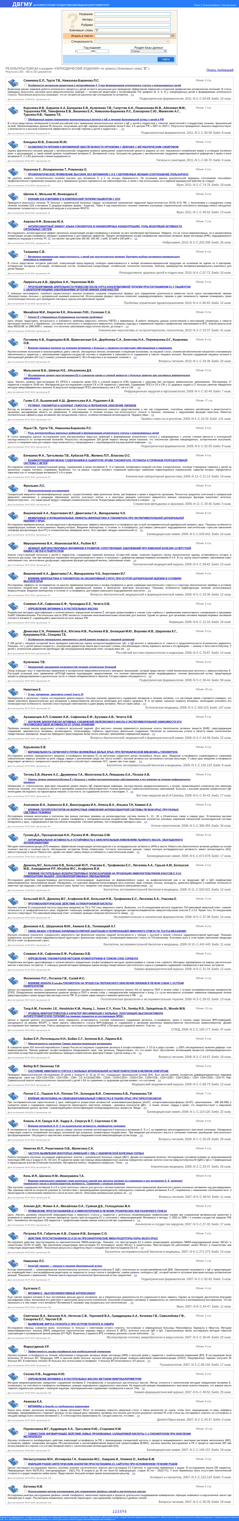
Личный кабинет (211, 5)
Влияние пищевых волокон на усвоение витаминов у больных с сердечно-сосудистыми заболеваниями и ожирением (100, 347)
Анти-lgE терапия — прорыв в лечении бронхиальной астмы (65, 1265)
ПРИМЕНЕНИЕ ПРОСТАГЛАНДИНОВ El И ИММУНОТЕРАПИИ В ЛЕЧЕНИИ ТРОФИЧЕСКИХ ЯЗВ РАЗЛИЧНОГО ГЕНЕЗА (97, 1211)
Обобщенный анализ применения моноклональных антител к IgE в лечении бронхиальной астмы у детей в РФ (96, 119)
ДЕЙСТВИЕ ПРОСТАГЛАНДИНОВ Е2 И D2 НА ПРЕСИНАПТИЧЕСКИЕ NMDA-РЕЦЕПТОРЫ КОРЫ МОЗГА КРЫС (93, 1238)
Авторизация (229, 5)
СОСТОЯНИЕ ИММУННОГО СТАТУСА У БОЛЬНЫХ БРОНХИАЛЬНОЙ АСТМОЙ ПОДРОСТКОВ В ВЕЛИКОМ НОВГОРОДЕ (98, 1071)
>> (132, 94)
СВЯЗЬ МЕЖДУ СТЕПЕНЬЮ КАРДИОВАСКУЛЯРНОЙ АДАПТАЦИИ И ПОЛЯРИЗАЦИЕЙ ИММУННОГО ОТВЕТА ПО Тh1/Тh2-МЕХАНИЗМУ (107, 931)
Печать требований (220, 70)
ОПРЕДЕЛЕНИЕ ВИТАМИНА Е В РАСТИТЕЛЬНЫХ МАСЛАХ (63, 608)
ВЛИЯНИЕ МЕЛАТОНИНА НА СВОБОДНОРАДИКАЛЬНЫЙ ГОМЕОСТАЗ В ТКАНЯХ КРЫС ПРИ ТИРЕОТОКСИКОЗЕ (95, 1098)
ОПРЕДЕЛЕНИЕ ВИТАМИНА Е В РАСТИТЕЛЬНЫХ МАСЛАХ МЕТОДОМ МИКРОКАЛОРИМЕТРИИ (84, 1379)
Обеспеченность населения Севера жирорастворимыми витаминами (70, 1043)
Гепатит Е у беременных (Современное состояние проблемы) (65, 317)
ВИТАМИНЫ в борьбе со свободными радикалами (58, 1406)
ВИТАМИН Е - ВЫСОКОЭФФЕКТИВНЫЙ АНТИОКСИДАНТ (62, 1293)
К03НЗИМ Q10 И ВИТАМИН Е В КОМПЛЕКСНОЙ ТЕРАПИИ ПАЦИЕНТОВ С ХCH (74, 199)
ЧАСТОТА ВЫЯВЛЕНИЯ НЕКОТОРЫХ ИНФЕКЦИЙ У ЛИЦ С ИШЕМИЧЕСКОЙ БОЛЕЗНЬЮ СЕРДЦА (86, 1153)
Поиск (197, 5)
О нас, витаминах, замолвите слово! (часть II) (55, 694)
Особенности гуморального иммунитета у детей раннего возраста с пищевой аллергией (81, 639)
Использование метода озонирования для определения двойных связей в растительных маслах (87, 1491)
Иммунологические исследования (48, 490)
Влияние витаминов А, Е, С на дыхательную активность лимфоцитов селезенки (76, 1126)
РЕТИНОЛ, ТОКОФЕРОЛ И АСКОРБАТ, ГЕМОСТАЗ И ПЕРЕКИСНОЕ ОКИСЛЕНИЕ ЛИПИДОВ (82, 405)
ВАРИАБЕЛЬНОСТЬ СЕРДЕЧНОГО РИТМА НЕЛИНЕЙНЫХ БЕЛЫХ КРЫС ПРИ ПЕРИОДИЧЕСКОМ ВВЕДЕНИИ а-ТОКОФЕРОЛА (103, 752)
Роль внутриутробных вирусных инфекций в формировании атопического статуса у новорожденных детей (93, 433)
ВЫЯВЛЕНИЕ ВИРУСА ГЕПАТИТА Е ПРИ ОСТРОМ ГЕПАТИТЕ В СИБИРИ (71, 1324)
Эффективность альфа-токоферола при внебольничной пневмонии (69, 1351)
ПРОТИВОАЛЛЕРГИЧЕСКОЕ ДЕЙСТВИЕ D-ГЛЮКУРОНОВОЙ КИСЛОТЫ (70, 903)
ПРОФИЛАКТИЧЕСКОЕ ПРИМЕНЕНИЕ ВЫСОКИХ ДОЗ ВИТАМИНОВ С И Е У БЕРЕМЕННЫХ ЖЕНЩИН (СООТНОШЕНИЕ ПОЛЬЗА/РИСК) (108, 174)
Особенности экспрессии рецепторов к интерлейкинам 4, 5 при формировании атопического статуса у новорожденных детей (104, 85)
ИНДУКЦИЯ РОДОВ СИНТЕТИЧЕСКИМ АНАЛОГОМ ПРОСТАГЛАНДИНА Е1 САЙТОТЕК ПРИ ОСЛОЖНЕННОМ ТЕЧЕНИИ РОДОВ (102, 1464)
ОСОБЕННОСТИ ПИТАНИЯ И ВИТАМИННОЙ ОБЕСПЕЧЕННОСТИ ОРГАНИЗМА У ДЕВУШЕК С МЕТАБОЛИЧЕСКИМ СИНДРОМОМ (103, 147)
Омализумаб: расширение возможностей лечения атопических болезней (72, 667)
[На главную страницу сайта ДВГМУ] (55, 6)
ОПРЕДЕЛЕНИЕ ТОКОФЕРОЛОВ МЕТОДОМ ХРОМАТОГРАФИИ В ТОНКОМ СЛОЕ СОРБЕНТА (83, 958)
